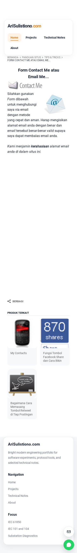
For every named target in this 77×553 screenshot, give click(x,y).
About (14, 48)
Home (14, 37)
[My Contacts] (22, 333)
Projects (31, 37)
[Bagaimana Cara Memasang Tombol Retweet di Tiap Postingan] (22, 383)
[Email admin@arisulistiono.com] (68, 531)
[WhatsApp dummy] (68, 544)
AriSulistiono (24, 26)
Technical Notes (54, 37)
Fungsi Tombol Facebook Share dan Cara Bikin (53, 356)
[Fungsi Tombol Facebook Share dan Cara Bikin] (55, 333)
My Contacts (18, 353)
